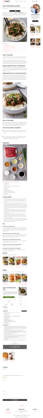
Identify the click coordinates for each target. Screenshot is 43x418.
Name (4, 391)
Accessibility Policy (8, 412)
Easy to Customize (6, 49)
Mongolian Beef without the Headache (9, 46)
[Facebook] (33, 1)
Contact (25, 1)
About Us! (20, 1)
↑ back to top (21, 405)
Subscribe (16, 1)
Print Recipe (9, 297)
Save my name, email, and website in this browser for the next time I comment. (15, 398)
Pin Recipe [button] (21, 297)
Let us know (14, 347)
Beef (5, 3)
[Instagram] (37, 1)
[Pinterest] (35, 1)
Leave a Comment (6, 8)
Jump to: (5, 43)
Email (4, 394)
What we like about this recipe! (8, 50)
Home (3, 3)
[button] (3, 294)
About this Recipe (6, 45)
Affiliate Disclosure (8, 413)
